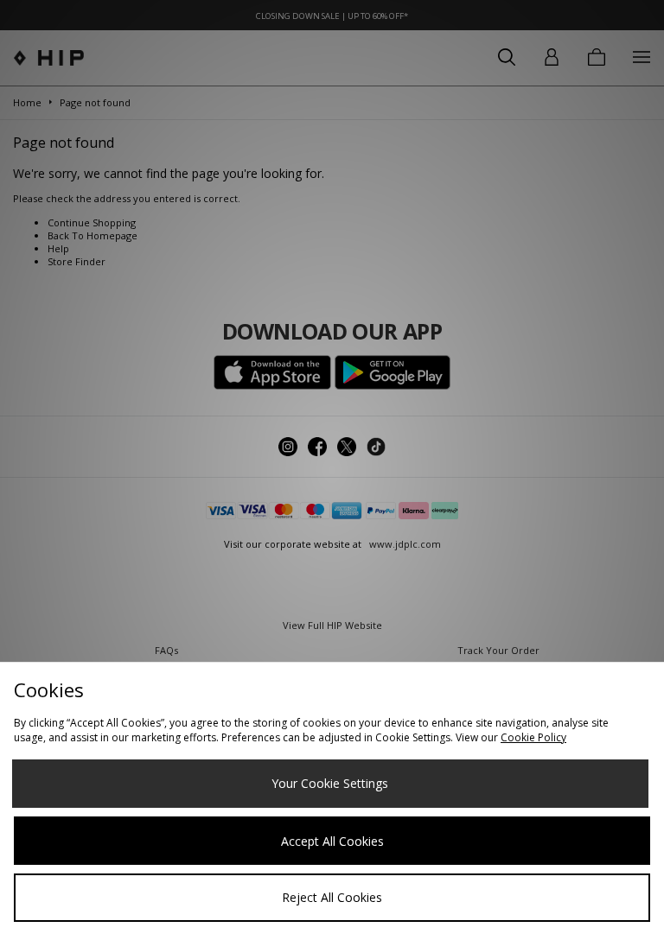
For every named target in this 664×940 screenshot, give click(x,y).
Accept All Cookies (332, 841)
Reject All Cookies (332, 897)
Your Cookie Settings (329, 783)
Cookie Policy (533, 737)
